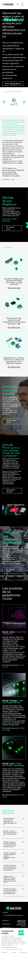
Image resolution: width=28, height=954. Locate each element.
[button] (3, 101)
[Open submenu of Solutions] (12, 920)
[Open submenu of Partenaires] (12, 924)
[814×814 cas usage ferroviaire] (14, 332)
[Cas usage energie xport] (14, 293)
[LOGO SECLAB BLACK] (8, 4)
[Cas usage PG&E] (14, 253)
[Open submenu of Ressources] (12, 927)
